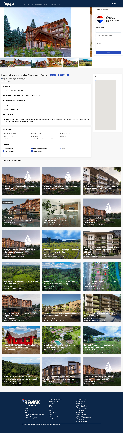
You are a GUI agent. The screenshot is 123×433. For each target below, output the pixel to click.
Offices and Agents (55, 4)
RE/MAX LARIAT (80, 412)
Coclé (51, 405)
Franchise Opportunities (41, 4)
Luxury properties (30, 412)
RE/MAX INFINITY (80, 420)
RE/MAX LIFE (79, 416)
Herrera (51, 410)
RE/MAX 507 (79, 403)
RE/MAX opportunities (31, 416)
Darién (51, 409)
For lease (27, 410)
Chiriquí (51, 403)
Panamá (51, 414)
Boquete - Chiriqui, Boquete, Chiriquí (13, 78)
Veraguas (52, 418)
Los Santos (52, 412)
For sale (27, 409)
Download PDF (6, 82)
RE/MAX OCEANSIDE (81, 409)
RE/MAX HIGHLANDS (81, 407)
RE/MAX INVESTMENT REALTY (84, 418)
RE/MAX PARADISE (81, 414)
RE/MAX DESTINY (81, 401)
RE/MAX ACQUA (80, 405)
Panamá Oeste (53, 416)
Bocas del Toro (53, 401)
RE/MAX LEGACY (80, 410)
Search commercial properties (34, 414)
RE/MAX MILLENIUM (81, 421)
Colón (51, 407)
